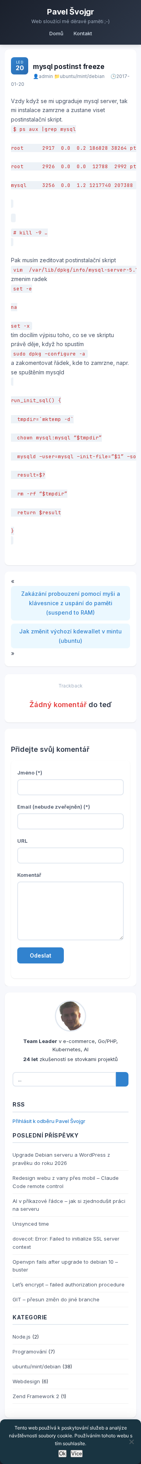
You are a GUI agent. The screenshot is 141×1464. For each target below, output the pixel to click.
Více (76, 1454)
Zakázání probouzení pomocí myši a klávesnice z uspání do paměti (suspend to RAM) (70, 603)
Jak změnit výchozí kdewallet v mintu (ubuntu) (70, 636)
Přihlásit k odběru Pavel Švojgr (49, 1121)
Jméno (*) (29, 772)
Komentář (29, 875)
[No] (131, 1442)
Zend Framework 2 (36, 1396)
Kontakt (83, 33)
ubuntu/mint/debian (82, 76)
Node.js (22, 1336)
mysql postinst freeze (69, 67)
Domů (56, 33)
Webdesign (26, 1381)
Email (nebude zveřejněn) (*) (53, 807)
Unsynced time (31, 1224)
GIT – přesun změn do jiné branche (56, 1299)
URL (22, 841)
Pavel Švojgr (70, 11)
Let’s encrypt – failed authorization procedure (69, 1284)
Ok (62, 1454)
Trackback (70, 686)
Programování (30, 1351)
